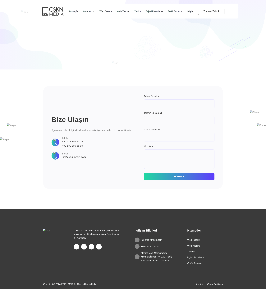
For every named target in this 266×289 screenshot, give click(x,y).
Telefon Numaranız (153, 113)
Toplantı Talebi (211, 11)
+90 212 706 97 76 (72, 141)
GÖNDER (179, 176)
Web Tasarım (105, 11)
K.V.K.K (199, 284)
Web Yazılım (123, 11)
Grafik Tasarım (175, 11)
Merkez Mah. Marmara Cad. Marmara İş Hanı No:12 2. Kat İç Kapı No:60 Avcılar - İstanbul (156, 257)
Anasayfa (73, 11)
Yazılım (137, 11)
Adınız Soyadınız (152, 96)
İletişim (189, 11)
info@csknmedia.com (74, 157)
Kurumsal (87, 11)
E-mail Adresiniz (152, 129)
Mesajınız (148, 146)
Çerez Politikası (215, 284)
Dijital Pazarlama (154, 11)
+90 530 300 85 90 (72, 145)
